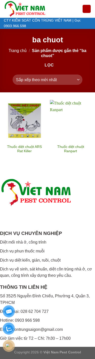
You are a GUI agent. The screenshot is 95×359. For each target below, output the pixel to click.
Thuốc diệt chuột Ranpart (70, 149)
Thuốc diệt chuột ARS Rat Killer (24, 149)
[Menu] (87, 9)
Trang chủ (18, 50)
